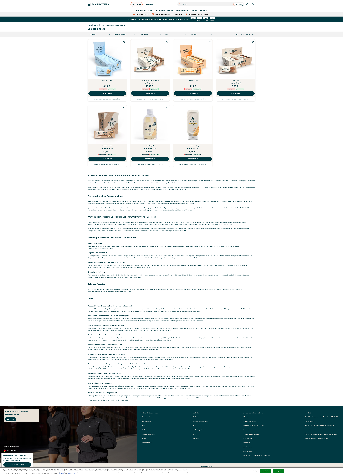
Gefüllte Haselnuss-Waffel (150, 80)
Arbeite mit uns (248, 447)
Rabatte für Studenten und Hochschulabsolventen (321, 434)
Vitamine (170, 10)
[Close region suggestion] (30, 454)
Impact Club (309, 430)
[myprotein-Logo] (98, 4)
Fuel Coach (239, 4)
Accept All (278, 471)
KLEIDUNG (150, 4)
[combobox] (210, 4)
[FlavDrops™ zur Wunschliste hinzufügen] (167, 107)
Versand (144, 438)
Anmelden (10, 419)
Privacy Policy (61, 473)
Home (90, 25)
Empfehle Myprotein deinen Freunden (321, 417)
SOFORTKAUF (107, 93)
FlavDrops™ (150, 146)
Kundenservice (146, 417)
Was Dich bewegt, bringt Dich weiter (317, 438)
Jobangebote (247, 451)
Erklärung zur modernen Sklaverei (253, 425)
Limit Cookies (266, 471)
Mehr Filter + (239, 34)
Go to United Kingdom (17, 464)
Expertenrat (203, 10)
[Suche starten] (179, 4)
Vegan (194, 10)
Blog (194, 425)
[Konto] (247, 4)
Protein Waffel (107, 146)
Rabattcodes (309, 421)
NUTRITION (136, 4)
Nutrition (96, 25)
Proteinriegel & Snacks (200, 430)
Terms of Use (71, 473)
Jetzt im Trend (141, 10)
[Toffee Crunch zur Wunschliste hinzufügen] (210, 42)
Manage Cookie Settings (251, 471)
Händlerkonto (247, 438)
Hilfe (143, 425)
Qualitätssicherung (249, 421)
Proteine (195, 417)
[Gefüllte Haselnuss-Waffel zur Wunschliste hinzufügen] (167, 42)
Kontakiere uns (146, 421)
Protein (150, 10)
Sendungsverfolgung (148, 434)
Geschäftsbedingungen (251, 434)
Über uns (246, 417)
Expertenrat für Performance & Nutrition (256, 455)
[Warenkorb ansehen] (252, 4)
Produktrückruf (146, 442)
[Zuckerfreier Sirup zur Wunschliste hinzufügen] (210, 107)
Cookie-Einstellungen (11, 446)
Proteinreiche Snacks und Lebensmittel (113, 25)
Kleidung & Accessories (200, 421)
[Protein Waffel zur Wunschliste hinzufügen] (124, 107)
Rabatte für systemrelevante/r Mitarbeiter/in (319, 425)
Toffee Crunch (193, 80)
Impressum (246, 442)
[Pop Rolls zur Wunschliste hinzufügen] (253, 42)
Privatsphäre (247, 430)
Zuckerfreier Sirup (193, 146)
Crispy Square (107, 80)
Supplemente (160, 10)
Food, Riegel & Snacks (182, 10)
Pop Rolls (236, 80)
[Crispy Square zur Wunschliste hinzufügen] (124, 42)
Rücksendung (146, 430)
